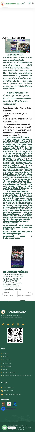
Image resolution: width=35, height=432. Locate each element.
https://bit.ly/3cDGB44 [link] (11, 284)
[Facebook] (3, 324)
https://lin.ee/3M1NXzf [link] (17, 274)
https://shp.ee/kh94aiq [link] (14, 289)
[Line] (18, 324)
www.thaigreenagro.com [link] (15, 283)
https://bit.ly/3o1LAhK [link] (17, 276)
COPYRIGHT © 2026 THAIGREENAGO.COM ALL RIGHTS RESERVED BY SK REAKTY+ (17, 428)
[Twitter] (8, 324)
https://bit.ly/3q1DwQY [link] (14, 288)
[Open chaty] (4, 428)
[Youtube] (23, 324)
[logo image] (10, 4)
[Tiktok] (13, 324)
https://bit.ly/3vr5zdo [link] (13, 286)
